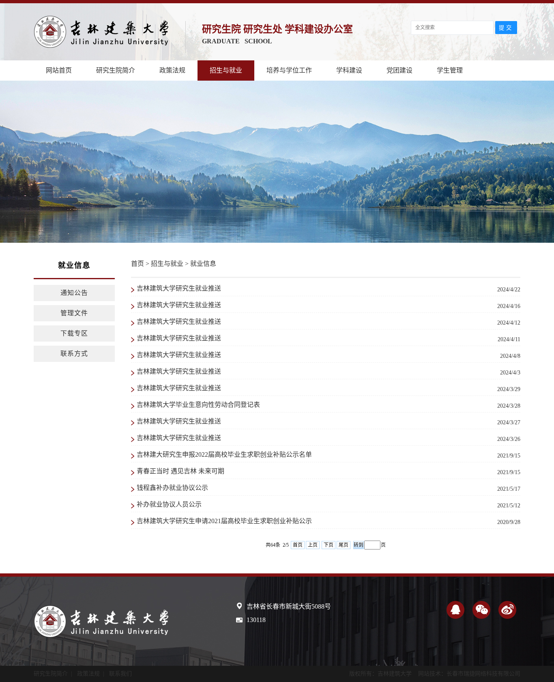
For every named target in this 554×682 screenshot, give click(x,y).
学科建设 (349, 70)
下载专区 (74, 333)
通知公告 (74, 292)
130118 (256, 619)
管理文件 (74, 313)
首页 (137, 263)
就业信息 (203, 263)
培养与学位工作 (289, 70)
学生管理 (450, 70)
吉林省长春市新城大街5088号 (289, 606)
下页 (328, 545)
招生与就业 (226, 70)
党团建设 (399, 70)
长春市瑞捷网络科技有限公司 (483, 674)
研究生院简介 (115, 70)
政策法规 (172, 70)
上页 (313, 545)
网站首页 (59, 70)
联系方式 (74, 353)
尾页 (343, 545)
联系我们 (120, 674)
